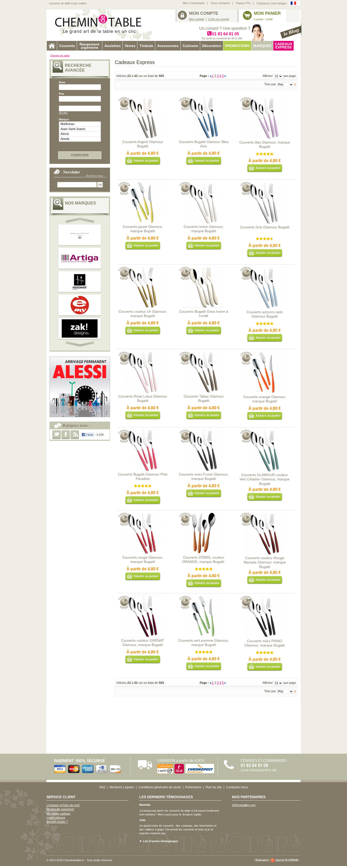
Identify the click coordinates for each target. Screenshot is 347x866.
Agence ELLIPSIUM (287, 860)
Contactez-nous (237, 787)
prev (80, 220)
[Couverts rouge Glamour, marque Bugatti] (143, 514)
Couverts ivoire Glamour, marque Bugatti (204, 229)
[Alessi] (80, 134)
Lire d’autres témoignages (160, 841)
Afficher (267, 76)
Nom (62, 82)
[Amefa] (80, 139)
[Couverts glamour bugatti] (204, 431)
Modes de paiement (60, 809)
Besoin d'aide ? (57, 822)
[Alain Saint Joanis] (80, 129)
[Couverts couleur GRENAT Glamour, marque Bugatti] (143, 597)
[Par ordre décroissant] (295, 84)
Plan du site (214, 787)
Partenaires (193, 787)
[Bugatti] (204, 268)
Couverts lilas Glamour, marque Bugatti (264, 144)
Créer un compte (218, 19)
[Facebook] (65, 434)
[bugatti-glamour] (143, 353)
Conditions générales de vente (159, 787)
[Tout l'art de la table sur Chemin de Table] (101, 24)
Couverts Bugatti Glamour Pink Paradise (142, 476)
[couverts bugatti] (204, 98)
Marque (64, 119)
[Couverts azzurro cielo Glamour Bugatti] (265, 269)
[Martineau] (80, 124)
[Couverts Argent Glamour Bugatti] (143, 98)
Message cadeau (58, 813)
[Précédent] (211, 76)
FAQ (102, 787)
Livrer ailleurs (55, 818)
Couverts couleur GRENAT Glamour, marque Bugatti (142, 642)
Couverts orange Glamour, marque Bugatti (264, 399)
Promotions (237, 46)
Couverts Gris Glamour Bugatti (264, 227)
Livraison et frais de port (63, 805)
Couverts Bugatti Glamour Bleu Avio (204, 144)
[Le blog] (291, 30)
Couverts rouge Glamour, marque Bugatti (142, 559)
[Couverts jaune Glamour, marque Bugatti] (143, 183)
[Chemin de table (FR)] (293, 3)
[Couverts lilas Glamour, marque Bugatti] (265, 99)
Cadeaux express (283, 45)
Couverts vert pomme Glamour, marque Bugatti (203, 642)
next (80, 344)
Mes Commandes (194, 3)
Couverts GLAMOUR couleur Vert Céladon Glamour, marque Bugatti (265, 479)
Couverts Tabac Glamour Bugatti (204, 398)
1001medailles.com (244, 805)
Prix (61, 93)
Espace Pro (243, 3)
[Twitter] (56, 434)
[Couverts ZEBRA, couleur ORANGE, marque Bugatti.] (204, 514)
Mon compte (196, 19)
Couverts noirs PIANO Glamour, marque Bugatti (264, 643)
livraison (188, 814)
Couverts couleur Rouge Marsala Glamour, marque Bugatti (265, 562)
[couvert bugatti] (143, 431)
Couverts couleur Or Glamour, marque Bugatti (143, 313)
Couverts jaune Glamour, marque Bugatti (143, 229)
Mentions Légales (121, 787)
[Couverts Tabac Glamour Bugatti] (204, 353)
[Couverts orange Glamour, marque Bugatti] (265, 353)
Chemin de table (60, 55)
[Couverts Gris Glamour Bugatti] (265, 184)
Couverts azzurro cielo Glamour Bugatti (265, 314)
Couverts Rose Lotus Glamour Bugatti (142, 398)
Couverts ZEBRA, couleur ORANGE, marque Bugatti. (203, 559)
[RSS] (75, 434)
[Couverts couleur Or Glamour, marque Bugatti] (143, 268)
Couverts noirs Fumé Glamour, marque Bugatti (203, 476)
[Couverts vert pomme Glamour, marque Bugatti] (204, 597)
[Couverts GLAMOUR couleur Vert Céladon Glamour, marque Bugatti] (265, 431)
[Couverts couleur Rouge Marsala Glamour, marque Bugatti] (265, 514)
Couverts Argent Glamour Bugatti (142, 144)
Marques (262, 46)
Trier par (270, 84)
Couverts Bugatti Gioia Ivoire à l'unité (203, 313)
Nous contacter (220, 3)
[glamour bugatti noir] (265, 598)
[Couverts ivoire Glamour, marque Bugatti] (204, 183)
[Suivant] (225, 76)
